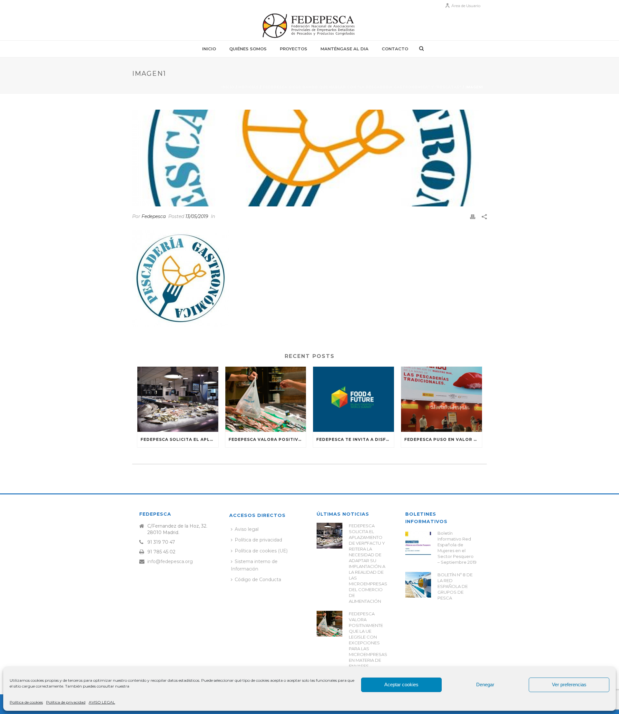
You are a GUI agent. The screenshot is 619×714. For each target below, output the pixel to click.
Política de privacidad (65, 702)
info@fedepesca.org (170, 561)
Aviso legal (247, 529)
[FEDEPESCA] (309, 25)
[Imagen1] (309, 158)
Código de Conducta (258, 579)
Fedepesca (154, 216)
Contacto (395, 48)
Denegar (485, 684)
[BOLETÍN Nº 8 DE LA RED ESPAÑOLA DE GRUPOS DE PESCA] (418, 585)
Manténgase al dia (344, 48)
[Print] (472, 216)
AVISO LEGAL (102, 702)
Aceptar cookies (401, 684)
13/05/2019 (196, 216)
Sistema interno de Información (254, 565)
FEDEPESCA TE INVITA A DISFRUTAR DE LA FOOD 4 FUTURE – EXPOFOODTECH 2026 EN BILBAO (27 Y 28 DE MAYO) (355, 439)
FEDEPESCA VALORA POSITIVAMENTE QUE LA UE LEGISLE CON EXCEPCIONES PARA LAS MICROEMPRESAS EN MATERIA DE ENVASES (267, 439)
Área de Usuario (465, 5)
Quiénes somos (248, 48)
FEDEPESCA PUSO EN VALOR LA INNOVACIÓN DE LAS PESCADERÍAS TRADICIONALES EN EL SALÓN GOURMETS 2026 (443, 439)
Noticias (249, 87)
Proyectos (293, 48)
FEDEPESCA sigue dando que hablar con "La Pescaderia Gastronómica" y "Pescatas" (362, 87)
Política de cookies (26, 702)
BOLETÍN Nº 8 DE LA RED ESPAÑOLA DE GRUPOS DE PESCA (455, 586)
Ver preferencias (569, 684)
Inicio (209, 48)
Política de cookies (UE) (261, 551)
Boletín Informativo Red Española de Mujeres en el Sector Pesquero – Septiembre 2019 (457, 548)
